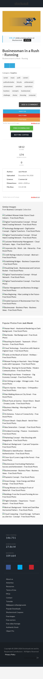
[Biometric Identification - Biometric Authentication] (21, 452)
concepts (15, 91)
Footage (22, 119)
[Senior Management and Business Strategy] (21, 289)
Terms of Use (11, 590)
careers (25, 78)
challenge (6, 95)
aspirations (28, 86)
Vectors (22, 115)
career (5, 78)
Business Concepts (14, 210)
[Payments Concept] (18, 477)
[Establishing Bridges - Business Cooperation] (21, 262)
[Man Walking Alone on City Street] (21, 395)
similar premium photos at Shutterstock (21, 39)
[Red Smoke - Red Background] (21, 336)
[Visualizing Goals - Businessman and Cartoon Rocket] (21, 269)
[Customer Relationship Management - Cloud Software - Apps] (21, 243)
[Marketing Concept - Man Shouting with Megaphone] (21, 439)
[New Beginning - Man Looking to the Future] (21, 295)
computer (32, 95)
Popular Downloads (13, 609)
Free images (10, 616)
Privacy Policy (10, 655)
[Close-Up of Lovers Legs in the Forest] (21, 458)
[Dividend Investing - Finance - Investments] (21, 432)
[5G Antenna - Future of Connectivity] (21, 415)
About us (9, 579)
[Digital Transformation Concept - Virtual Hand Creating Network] (21, 223)
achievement (28, 82)
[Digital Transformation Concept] (21, 282)
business (6, 91)
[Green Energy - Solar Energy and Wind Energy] (21, 482)
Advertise (9, 583)
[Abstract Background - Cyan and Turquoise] (21, 445)
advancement (8, 86)
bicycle (19, 82)
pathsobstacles (8, 82)
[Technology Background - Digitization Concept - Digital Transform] (21, 229)
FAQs (8, 594)
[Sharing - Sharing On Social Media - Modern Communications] (21, 369)
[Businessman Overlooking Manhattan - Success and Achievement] (21, 465)
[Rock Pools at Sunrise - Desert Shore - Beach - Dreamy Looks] (21, 402)
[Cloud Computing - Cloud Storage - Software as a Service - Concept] (21, 515)
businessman (25, 91)
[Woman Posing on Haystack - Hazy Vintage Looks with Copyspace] (21, 362)
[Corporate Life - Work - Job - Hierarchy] (21, 249)
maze (12, 78)
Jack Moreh (22, 172)
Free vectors (11, 620)
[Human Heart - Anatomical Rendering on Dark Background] (21, 329)
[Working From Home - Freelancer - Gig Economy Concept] (21, 376)
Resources (10, 586)
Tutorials (9, 601)
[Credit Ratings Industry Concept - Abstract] (21, 256)
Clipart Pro (10, 631)
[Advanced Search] (40, 3)
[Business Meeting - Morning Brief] (21, 408)
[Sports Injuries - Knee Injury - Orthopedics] (21, 389)
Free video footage (13, 624)
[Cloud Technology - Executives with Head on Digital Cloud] (21, 349)
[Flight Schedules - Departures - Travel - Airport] (21, 502)
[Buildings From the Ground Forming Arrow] (21, 495)
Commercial (22, 179)
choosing (23, 95)
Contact (9, 598)
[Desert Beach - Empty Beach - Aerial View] (21, 422)
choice (15, 95)
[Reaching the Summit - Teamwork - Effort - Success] (21, 343)
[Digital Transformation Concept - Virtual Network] (21, 276)
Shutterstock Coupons (14, 612)
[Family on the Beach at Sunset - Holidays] (21, 356)
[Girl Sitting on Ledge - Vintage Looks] (21, 382)
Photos (22, 111)
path (18, 78)
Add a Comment (30, 105)
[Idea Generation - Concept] (21, 427)
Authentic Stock (12, 627)
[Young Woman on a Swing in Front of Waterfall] (21, 489)
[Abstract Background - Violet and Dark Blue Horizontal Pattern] (21, 508)
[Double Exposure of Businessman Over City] (21, 302)
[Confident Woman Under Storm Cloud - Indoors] (21, 216)
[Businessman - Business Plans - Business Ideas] (21, 308)
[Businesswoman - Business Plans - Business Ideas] (21, 472)
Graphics (13, 73)
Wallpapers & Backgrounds (16, 605)
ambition (19, 86)
